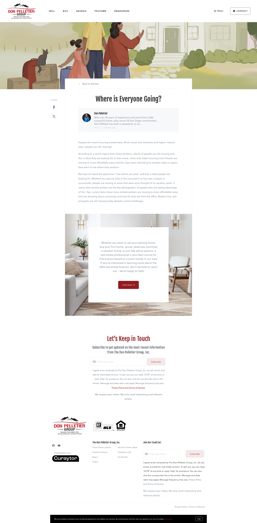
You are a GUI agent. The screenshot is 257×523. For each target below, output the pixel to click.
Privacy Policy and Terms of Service (128, 387)
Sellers (95, 461)
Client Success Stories (101, 447)
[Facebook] (53, 445)
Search (81, 11)
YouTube (100, 11)
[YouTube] (59, 445)
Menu (220, 11)
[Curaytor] (65, 461)
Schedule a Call (124, 452)
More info (168, 519)
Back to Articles (90, 83)
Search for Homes (100, 452)
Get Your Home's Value (127, 447)
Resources (122, 11)
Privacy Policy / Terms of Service (190, 506)
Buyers (95, 457)
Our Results (123, 457)
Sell (52, 11)
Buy (65, 11)
